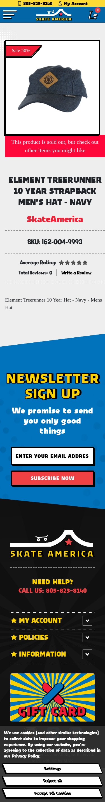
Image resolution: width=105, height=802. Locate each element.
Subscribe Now (52, 478)
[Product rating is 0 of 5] (73, 262)
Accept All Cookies (52, 793)
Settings (52, 768)
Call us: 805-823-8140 (52, 590)
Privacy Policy (25, 755)
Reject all (52, 780)
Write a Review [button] (76, 272)
